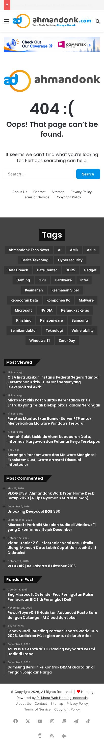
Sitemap (58, 192)
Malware (86, 300)
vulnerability (82, 330)
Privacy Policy (81, 192)
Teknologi (54, 330)
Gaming (23, 280)
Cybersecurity (70, 260)
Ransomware (51, 320)
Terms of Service (36, 197)
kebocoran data (24, 300)
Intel (84, 280)
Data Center (47, 270)
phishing (24, 320)
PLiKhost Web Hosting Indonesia (62, 698)
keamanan (34, 290)
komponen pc (58, 300)
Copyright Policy (68, 197)
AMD (74, 250)
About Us (19, 192)
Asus (91, 250)
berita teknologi (35, 260)
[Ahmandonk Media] (52, 21)
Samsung (79, 320)
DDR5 (70, 270)
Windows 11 (39, 340)
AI (59, 250)
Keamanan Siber (65, 290)
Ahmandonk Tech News (29, 250)
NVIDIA (46, 310)
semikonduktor (23, 330)
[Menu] (6, 23)
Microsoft (23, 310)
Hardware (63, 280)
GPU (42, 280)
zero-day (67, 340)
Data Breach (18, 270)
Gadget (90, 270)
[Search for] (97, 23)
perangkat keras (75, 310)
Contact (39, 192)
